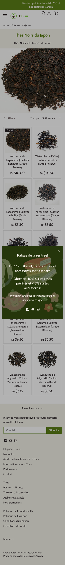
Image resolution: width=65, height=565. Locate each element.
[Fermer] (58, 251)
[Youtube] (33, 309)
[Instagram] (38, 309)
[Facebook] (27, 309)
